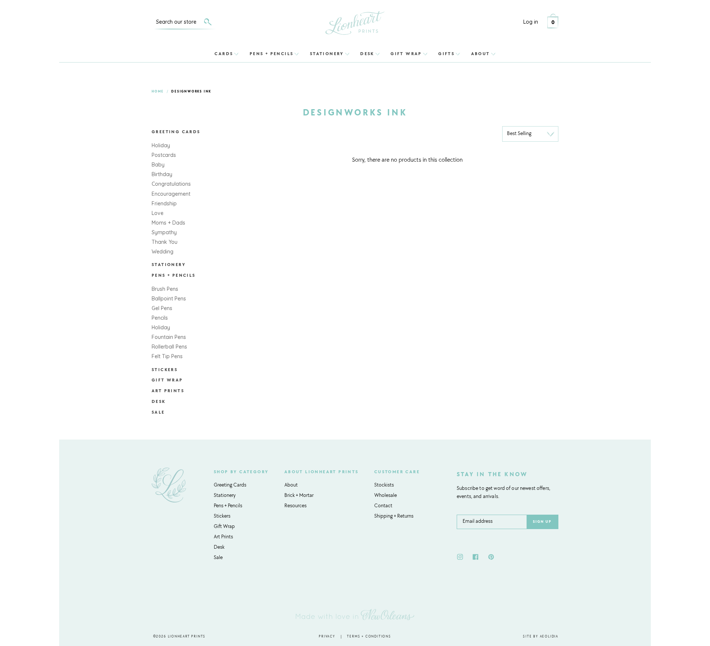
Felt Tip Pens (167, 356)
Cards (223, 53)
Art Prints (168, 391)
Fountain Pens (169, 337)
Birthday (162, 174)
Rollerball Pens (169, 347)
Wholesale (385, 495)
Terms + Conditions (369, 636)
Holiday (161, 145)
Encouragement (171, 194)
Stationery (327, 53)
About (480, 53)
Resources (295, 506)
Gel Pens (162, 308)
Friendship (164, 203)
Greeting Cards (176, 132)
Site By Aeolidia (540, 636)
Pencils (160, 318)
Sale (158, 412)
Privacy (327, 636)
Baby (158, 165)
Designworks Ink (191, 91)
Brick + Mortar (299, 495)
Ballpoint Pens (169, 299)
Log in (530, 21)
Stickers (165, 370)
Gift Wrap (406, 53)
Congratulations (171, 184)
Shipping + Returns (393, 516)
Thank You (165, 242)
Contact (383, 506)
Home (158, 91)
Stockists (384, 485)
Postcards (164, 155)
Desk (367, 53)
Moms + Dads (168, 223)
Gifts (446, 53)
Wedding (162, 252)
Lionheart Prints (187, 636)
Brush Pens (165, 289)
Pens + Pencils (272, 53)
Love (157, 213)
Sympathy (164, 232)
